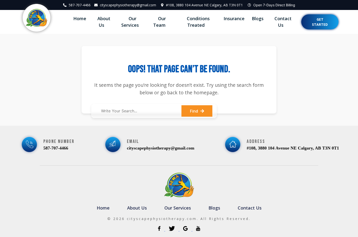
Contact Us (283, 22)
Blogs (258, 18)
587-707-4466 (80, 5)
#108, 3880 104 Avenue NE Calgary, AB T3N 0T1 (204, 5)
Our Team (159, 22)
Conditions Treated (198, 22)
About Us (103, 22)
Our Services (130, 22)
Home (79, 18)
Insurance (234, 18)
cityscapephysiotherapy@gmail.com (128, 5)
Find (194, 111)
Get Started (320, 22)
